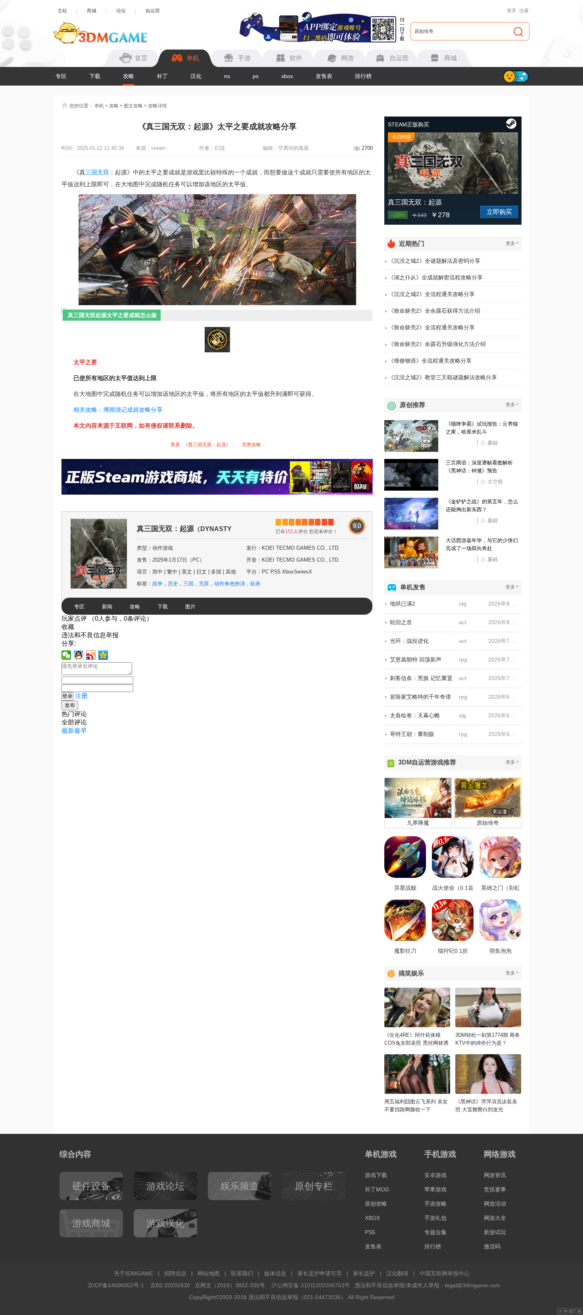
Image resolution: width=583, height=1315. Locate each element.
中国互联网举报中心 (445, 1273)
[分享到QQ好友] (79, 655)
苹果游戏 (435, 1189)
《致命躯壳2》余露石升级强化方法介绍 (437, 344)
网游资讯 (495, 1175)
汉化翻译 (397, 1273)
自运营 (153, 10)
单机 (99, 106)
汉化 (195, 76)
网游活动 (495, 1203)
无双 (103, 172)
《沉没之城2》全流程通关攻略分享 (431, 294)
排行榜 (363, 76)
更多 (512, 243)
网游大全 (495, 1218)
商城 (91, 10)
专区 (61, 76)
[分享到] (103, 655)
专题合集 (435, 1232)
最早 (80, 730)
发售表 (324, 76)
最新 (67, 730)
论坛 (121, 10)
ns (227, 76)
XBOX (372, 1218)
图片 (190, 607)
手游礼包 (435, 1218)
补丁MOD (377, 1189)
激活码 (492, 1246)
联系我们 (242, 1273)
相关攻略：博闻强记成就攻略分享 (118, 409)
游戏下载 (376, 1175)
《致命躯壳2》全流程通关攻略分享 (431, 327)
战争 (157, 584)
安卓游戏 (435, 1175)
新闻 (107, 607)
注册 (524, 10)
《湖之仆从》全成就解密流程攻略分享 (435, 277)
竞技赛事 (495, 1189)
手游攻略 (435, 1203)
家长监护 (364, 1273)
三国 (91, 172)
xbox (287, 76)
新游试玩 (495, 1232)
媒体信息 (275, 1273)
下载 (94, 76)
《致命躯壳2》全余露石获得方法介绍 (434, 311)
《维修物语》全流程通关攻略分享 (430, 360)
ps (256, 76)
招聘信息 (175, 1273)
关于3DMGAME (133, 1273)
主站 (62, 10)
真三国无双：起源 (184, 532)
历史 (173, 584)
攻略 (128, 76)
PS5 (370, 1232)
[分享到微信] (66, 655)
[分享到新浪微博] (91, 655)
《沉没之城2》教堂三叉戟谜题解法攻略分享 (442, 377)
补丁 (162, 76)
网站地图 (209, 1273)
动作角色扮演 (229, 584)
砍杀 (255, 584)
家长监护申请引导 (319, 1273)
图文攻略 (133, 106)
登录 (511, 10)
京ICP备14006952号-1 (116, 1285)
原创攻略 (376, 1203)
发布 (70, 705)
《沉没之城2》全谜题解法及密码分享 (434, 261)
